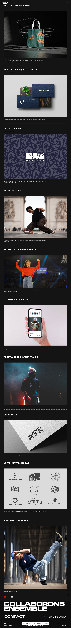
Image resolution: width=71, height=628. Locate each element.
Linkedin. (57, 623)
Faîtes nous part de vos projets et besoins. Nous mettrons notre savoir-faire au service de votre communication (54, 617)
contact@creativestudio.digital (68, 590)
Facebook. (53, 623)
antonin (5, 72)
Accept (46, 623)
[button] (66, 3)
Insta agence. (63, 623)
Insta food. (64, 625)
